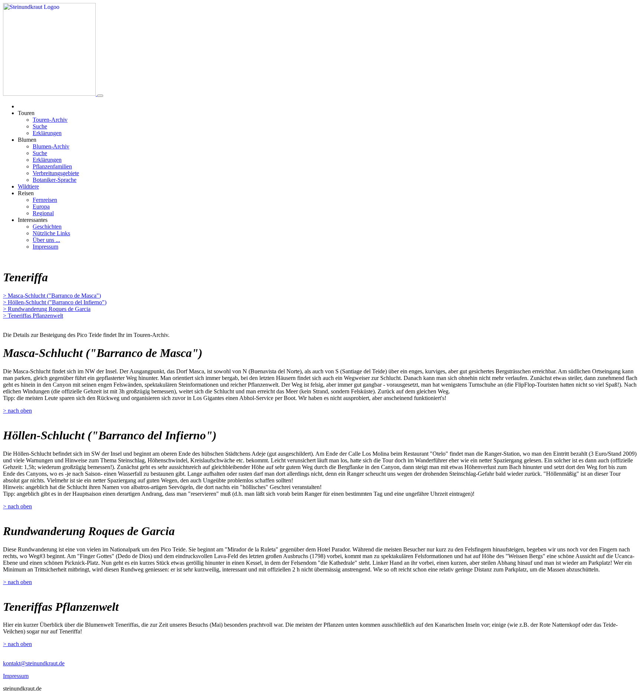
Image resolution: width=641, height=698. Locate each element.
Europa (41, 206)
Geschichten (47, 226)
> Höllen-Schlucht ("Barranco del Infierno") (54, 302)
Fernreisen (45, 200)
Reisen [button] (26, 193)
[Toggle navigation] (100, 96)
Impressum (45, 246)
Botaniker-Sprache (54, 180)
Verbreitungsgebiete (56, 173)
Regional (43, 213)
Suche (40, 126)
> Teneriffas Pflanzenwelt (33, 315)
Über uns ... (46, 240)
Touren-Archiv (50, 120)
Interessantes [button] (32, 220)
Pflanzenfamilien (52, 166)
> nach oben (17, 410)
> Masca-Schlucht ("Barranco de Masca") (52, 295)
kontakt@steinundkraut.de (34, 663)
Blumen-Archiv (51, 146)
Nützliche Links (51, 233)
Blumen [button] (27, 140)
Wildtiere (28, 186)
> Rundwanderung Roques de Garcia (47, 309)
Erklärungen (47, 133)
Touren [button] (26, 113)
